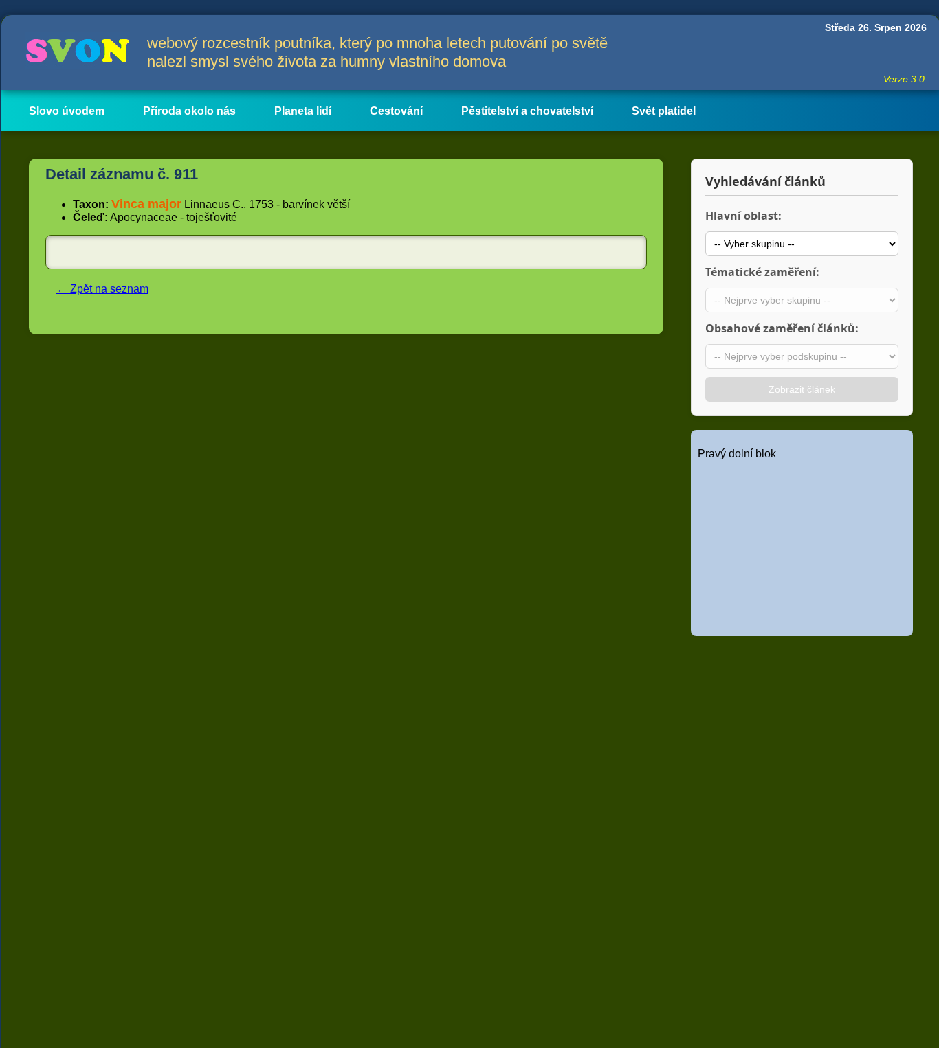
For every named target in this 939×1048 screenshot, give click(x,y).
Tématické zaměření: (762, 272)
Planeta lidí (302, 111)
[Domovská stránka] (74, 52)
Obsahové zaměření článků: (782, 328)
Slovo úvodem (66, 111)
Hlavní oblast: (743, 215)
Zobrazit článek (802, 389)
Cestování (396, 111)
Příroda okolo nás (189, 111)
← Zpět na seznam (102, 289)
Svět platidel (664, 111)
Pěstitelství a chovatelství (527, 111)
